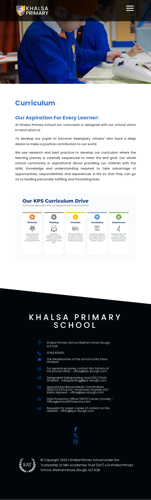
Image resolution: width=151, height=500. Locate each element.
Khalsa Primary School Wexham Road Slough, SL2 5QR (78, 344)
